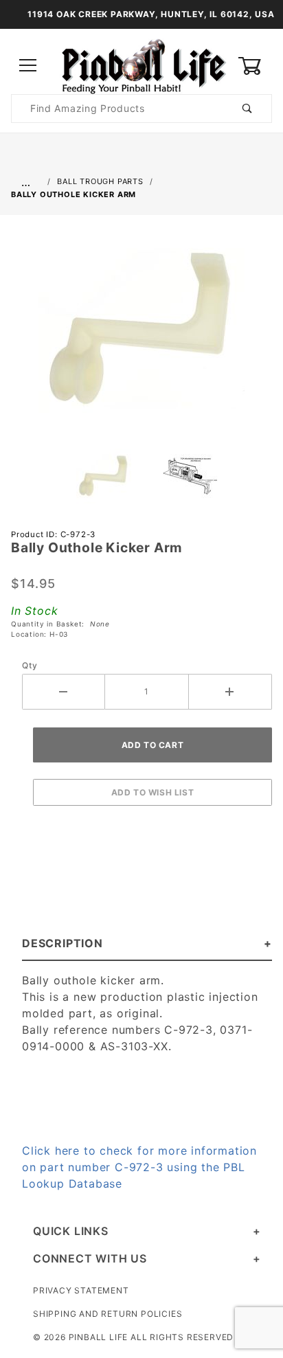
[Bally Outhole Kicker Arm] (141, 336)
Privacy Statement (81, 1290)
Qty (29, 665)
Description (62, 943)
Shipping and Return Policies (107, 1314)
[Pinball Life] (141, 65)
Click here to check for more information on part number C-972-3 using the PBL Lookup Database (139, 1167)
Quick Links (71, 1231)
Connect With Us (90, 1258)
